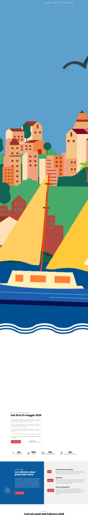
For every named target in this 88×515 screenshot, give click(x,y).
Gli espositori (65, 2)
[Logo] (13, 3)
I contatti (71, 2)
